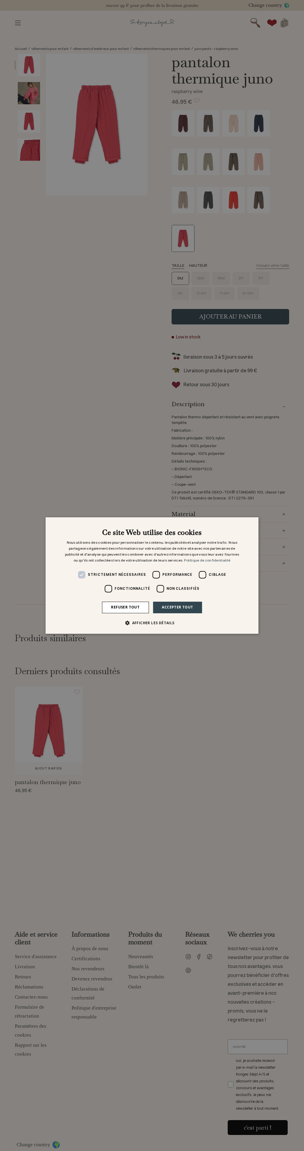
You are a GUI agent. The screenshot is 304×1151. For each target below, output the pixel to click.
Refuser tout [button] (125, 607)
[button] (151, 622)
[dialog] (152, 575)
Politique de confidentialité (207, 560)
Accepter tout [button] (177, 607)
